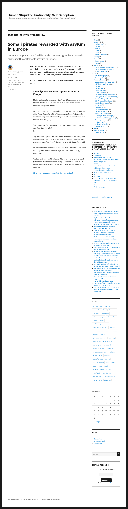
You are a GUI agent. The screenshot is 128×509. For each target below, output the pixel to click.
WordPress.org (99, 443)
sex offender (97, 373)
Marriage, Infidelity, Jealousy (106, 118)
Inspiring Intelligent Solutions (105, 95)
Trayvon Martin (97, 380)
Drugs (96, 40)
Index (96, 164)
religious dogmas (98, 369)
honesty (96, 57)
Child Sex (100, 122)
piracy (10, 84)
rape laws (107, 366)
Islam (97, 50)
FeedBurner (110, 483)
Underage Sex (100, 78)
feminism (112, 327)
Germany (112, 338)
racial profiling (110, 362)
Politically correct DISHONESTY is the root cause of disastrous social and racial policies (106, 239)
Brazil (105, 310)
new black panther (99, 348)
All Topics (97, 153)
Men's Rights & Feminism (103, 101)
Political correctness (102, 103)
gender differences (99, 334)
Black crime (108, 306)
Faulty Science (100, 90)
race (100, 355)
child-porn (96, 313)
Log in (96, 437)
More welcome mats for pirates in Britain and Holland (53, 173)
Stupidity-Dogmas (100, 80)
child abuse (105, 313)
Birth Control (99, 132)
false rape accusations (100, 327)
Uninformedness (99, 130)
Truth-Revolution (101, 55)
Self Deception (102, 71)
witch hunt (107, 380)
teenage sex (97, 376)
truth (95, 128)
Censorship (112, 310)
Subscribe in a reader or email (102, 197)
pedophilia (110, 348)
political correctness (99, 352)
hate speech (97, 341)
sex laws (108, 369)
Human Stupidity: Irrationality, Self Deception (41, 15)
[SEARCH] (118, 454)
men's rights (97, 345)
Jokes (97, 63)
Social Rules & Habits (102, 114)
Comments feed (99, 441)
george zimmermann (100, 338)
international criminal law (16, 82)
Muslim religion (107, 345)
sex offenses (107, 373)
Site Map (97, 176)
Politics (99, 105)
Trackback (97, 185)
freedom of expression (100, 331)
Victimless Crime (101, 126)
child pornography (99, 317)
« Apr (98, 422)
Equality (96, 42)
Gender (97, 48)
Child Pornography (101, 76)
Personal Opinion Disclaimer (103, 170)
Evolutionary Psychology (103, 69)
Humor (96, 59)
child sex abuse (112, 317)
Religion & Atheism (101, 111)
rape (100, 366)
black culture (97, 310)
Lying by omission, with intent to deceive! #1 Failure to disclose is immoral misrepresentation (104, 233)
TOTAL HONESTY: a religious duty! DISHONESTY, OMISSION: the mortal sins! (105, 181)
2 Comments (12, 89)
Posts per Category (100, 187)
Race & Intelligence (101, 109)
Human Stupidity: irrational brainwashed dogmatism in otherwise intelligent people (106, 160)
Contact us (97, 155)
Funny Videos (99, 61)
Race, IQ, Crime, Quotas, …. (102, 172)
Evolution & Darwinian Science (105, 67)
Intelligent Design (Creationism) (106, 97)
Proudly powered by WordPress (50, 499)
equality (101, 320)
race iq (107, 359)
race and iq (107, 355)
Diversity (98, 46)
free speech (114, 331)
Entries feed (98, 439)
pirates (14, 84)
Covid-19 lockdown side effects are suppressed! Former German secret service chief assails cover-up (105, 279)
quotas (95, 355)
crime (10, 80)
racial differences (98, 362)
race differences (98, 359)
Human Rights (12, 77)
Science (96, 65)
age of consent (98, 306)
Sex (95, 74)
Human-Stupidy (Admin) (15, 72)
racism (95, 366)
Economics (99, 88)
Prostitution (99, 107)
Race (97, 53)
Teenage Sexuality (101, 120)
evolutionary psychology (101, 324)
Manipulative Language (105, 116)
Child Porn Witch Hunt (102, 84)
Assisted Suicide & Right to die (105, 82)
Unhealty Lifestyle (101, 124)
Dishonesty (99, 44)
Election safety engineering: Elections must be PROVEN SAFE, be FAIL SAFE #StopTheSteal (106, 289)
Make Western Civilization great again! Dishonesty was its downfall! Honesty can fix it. (106, 214)
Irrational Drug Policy (102, 99)
